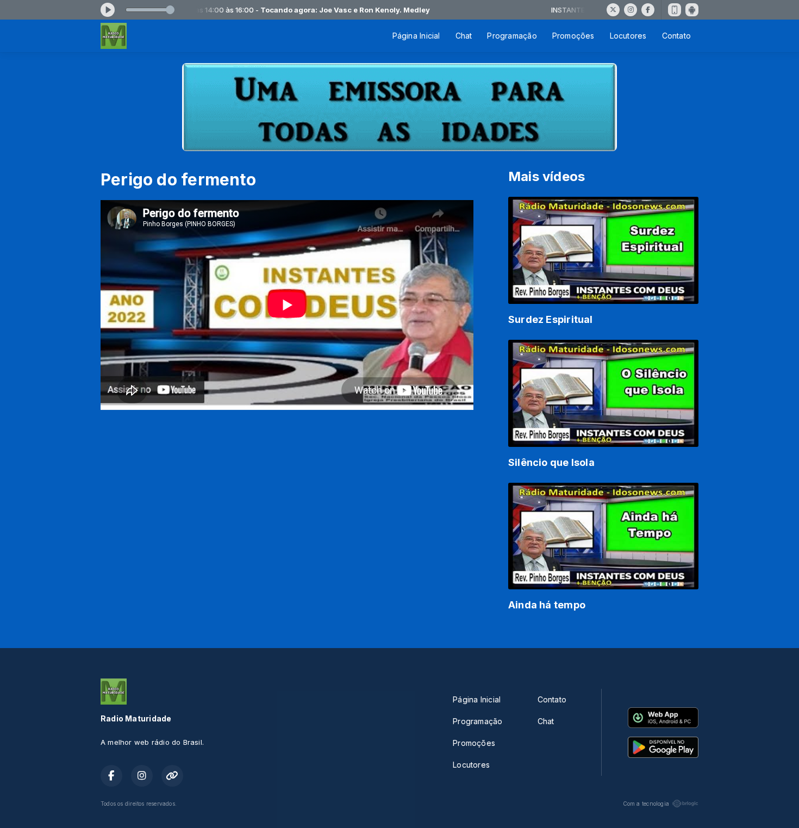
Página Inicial (416, 35)
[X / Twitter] (613, 9)
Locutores (628, 35)
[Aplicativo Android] (691, 9)
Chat (463, 35)
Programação (511, 35)
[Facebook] (647, 9)
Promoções (573, 35)
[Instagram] (630, 9)
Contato (676, 35)
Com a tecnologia (646, 803)
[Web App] (674, 9)
